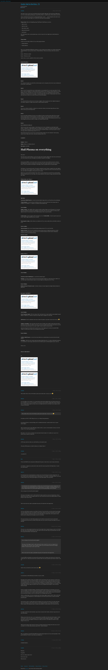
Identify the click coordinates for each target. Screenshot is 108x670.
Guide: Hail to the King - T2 (30, 4)
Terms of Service (38, 666)
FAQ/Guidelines (31, 666)
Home (22, 666)
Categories (26, 666)
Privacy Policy (45, 666)
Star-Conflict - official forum (6, 1)
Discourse (27, 668)
